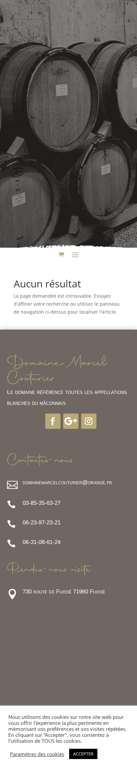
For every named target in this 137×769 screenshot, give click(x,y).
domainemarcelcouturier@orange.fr (67, 482)
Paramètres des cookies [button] (37, 754)
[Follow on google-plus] (70, 421)
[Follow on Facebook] (53, 421)
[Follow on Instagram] (88, 421)
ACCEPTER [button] (83, 754)
